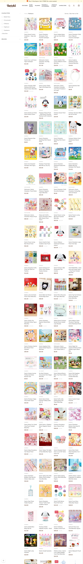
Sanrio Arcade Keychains (45, 551)
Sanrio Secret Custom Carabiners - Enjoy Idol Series (30, 36)
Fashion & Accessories (45, 5)
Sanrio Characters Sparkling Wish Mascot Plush (45, 140)
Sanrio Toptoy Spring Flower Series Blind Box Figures (60, 477)
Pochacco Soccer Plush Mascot (59, 113)
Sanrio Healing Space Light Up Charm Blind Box (59, 36)
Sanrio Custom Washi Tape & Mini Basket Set (45, 86)
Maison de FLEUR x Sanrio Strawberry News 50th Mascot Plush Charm (45, 217)
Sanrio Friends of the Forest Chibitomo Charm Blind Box (60, 61)
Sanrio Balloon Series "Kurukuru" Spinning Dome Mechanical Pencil (75, 322)
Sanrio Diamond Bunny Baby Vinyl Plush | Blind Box (60, 375)
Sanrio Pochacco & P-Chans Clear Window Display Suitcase (44, 269)
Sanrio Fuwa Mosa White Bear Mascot (73, 502)
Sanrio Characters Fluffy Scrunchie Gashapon (60, 190)
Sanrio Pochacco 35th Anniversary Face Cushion (59, 269)
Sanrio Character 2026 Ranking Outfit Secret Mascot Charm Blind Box (30, 87)
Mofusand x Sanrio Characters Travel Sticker (30, 190)
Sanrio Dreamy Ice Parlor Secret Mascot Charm (30, 113)
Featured (25, 5)
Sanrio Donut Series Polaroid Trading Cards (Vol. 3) (45, 400)
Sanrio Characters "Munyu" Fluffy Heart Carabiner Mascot (44, 503)
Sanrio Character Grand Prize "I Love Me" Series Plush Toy (60, 451)
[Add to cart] (34, 28)
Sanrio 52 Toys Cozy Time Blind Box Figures (74, 527)
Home (25, 13)
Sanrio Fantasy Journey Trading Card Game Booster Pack (30, 375)
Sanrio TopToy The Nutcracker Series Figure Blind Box (30, 322)
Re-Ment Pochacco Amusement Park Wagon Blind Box (45, 375)
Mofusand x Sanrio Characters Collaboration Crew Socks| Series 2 (60, 347)
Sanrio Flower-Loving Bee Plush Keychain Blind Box (59, 216)
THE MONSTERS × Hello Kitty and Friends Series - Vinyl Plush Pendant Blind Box (75, 270)
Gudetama (7, 30)
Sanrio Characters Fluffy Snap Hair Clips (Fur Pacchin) (30, 269)
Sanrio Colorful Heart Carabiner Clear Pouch (44, 243)
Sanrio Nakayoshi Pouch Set (75, 551)
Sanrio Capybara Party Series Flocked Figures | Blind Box (45, 347)
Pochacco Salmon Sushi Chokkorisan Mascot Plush (75, 140)
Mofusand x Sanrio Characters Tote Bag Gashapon (44, 61)
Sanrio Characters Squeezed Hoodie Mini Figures (59, 165)
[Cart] (79, 6)
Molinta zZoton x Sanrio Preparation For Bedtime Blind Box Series (75, 477)
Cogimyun (6, 27)
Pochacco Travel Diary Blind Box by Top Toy (44, 164)
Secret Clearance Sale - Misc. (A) (74, 86)
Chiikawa (6, 23)
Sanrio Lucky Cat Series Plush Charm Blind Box (30, 295)
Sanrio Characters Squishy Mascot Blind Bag (44, 322)
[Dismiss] (81, 1)
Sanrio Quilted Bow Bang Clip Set (29, 527)
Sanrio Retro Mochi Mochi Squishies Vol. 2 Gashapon (74, 451)
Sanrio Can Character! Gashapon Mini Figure (29, 164)
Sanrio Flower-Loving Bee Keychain (74, 215)
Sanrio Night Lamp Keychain (29, 551)
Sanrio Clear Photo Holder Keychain (29, 502)
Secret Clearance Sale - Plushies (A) (30, 139)
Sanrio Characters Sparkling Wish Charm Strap (59, 140)
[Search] (69, 5)
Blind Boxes (31, 5)
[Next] (78, 1)
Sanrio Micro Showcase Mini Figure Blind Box (60, 295)
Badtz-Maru (7, 17)
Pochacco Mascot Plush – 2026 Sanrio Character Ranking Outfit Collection (45, 114)
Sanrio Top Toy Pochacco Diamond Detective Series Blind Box (75, 296)
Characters (62, 5)
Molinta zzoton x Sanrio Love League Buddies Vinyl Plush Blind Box (60, 552)
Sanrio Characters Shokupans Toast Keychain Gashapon (44, 36)
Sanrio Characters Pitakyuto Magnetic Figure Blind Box (44, 191)
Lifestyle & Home (54, 5)
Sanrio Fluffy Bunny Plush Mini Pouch (59, 502)
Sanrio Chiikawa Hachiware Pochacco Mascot (59, 243)
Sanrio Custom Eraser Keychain (74, 399)
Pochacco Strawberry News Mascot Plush (59, 425)
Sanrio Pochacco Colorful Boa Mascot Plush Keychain (30, 347)
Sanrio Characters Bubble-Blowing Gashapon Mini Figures (74, 165)
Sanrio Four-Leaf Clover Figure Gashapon (30, 60)
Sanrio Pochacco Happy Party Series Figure (30, 399)
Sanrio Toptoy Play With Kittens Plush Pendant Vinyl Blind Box (45, 477)
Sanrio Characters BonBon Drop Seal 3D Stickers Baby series (30, 477)
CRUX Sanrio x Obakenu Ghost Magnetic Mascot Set (45, 426)
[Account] (75, 6)
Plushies (37, 5)
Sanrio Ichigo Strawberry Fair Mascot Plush (30, 451)
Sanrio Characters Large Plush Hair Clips (75, 243)
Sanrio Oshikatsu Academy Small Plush (59, 527)
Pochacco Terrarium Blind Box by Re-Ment (75, 113)
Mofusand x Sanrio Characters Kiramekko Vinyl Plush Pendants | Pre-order (59, 88)
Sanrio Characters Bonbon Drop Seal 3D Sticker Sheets (74, 426)
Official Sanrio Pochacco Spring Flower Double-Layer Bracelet (60, 322)
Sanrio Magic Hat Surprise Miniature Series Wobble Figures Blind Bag (75, 348)
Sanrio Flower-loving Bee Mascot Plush (29, 243)
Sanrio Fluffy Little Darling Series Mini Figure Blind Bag (58, 400)
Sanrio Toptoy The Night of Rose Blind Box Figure (45, 451)
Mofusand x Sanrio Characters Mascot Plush (30, 215)
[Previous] (5, 1)
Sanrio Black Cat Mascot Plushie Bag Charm (45, 295)
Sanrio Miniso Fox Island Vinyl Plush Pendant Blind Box (30, 426)
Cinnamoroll (7, 20)
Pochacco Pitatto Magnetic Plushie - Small (45, 527)
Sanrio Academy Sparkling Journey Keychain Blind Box (73, 61)
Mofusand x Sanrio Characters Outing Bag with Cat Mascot (74, 191)
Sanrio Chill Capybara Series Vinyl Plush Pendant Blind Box (74, 375)
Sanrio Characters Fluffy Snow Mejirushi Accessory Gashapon (75, 36)
